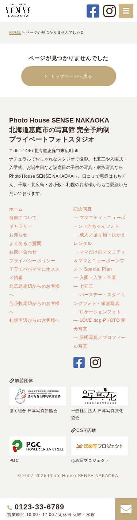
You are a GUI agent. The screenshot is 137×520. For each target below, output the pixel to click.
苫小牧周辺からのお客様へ (34, 307)
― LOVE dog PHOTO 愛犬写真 (99, 324)
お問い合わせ (23, 251)
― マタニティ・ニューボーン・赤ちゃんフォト (99, 221)
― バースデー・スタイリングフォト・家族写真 (99, 298)
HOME (15, 32)
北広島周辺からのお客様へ (34, 290)
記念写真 (82, 209)
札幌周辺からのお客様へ (34, 320)
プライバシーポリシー (32, 260)
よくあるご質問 (25, 243)
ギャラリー (20, 226)
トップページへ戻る (71, 76)
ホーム (16, 209)
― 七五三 (83, 286)
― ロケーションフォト (97, 311)
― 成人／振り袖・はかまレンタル (99, 238)
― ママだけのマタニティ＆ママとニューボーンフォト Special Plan (99, 260)
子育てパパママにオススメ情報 (34, 273)
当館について (23, 217)
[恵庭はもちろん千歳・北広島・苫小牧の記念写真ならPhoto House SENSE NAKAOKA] (18, 16)
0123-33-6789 (39, 507)
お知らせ (18, 234)
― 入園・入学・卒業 (95, 277)
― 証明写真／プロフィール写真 (99, 341)
